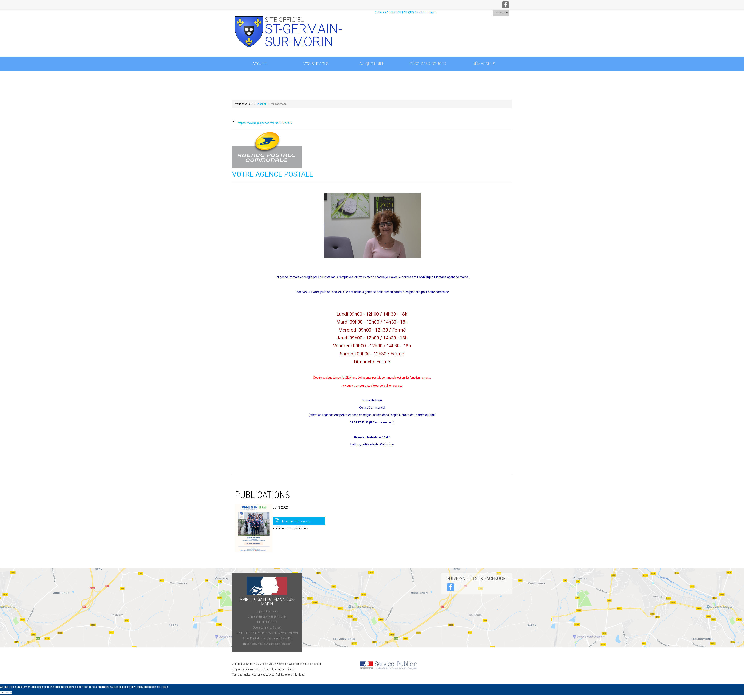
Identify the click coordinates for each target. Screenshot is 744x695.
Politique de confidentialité (290, 674)
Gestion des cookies (263, 674)
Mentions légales (241, 674)
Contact (236, 663)
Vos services (316, 63)
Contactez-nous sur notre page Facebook (268, 643)
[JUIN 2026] (254, 527)
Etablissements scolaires (261, 77)
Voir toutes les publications (292, 528)
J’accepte (6, 692)
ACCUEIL (260, 63)
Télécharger (295, 521)
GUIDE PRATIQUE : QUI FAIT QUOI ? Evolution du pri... (406, 12)
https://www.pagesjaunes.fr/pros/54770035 (265, 122)
